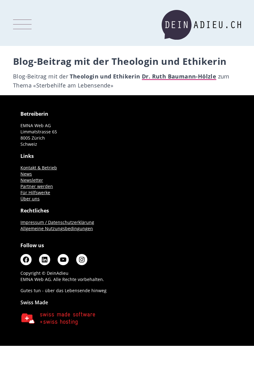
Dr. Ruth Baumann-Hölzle (179, 76)
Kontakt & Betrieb (38, 168)
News (26, 174)
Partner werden (36, 186)
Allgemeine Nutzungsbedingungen (56, 228)
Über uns (30, 199)
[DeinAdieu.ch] (201, 25)
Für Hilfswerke (35, 192)
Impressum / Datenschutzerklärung (57, 222)
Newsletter (31, 180)
